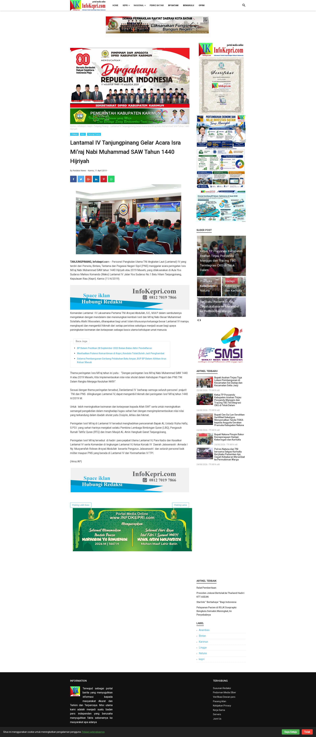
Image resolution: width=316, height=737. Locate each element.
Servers (217, 714)
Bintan (202, 635)
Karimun (203, 641)
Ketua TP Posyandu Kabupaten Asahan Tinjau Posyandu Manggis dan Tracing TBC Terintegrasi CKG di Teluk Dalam (227, 400)
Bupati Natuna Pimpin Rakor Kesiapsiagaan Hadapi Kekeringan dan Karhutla (229, 437)
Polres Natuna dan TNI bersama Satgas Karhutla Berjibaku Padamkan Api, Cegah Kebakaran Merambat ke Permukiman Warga (229, 454)
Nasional (139, 5)
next (200, 320)
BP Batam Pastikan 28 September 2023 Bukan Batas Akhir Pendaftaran (114, 348)
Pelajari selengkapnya (93, 732)
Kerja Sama (219, 710)
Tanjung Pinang (94, 134)
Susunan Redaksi (222, 688)
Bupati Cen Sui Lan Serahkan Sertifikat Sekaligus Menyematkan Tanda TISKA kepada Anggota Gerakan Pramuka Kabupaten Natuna (229, 420)
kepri (83, 134)
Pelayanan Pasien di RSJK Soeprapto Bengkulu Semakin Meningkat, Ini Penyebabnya (217, 611)
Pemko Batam (157, 5)
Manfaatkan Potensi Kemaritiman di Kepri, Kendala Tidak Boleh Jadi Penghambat (120, 353)
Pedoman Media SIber (224, 692)
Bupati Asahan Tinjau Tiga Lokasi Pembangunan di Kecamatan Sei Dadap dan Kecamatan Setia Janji (228, 381)
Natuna (203, 653)
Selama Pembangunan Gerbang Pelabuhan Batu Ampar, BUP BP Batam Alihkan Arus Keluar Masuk (121, 360)
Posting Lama (180, 505)
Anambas (204, 630)
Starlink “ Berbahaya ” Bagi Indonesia (216, 602)
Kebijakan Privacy (222, 705)
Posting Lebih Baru (80, 505)
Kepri (125, 5)
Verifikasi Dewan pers (224, 697)
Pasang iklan (219, 701)
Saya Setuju (290, 732)
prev (198, 320)
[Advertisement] (221, 522)
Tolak (307, 732)
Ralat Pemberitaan (206, 587)
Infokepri (74, 134)
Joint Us (217, 718)
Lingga (203, 647)
